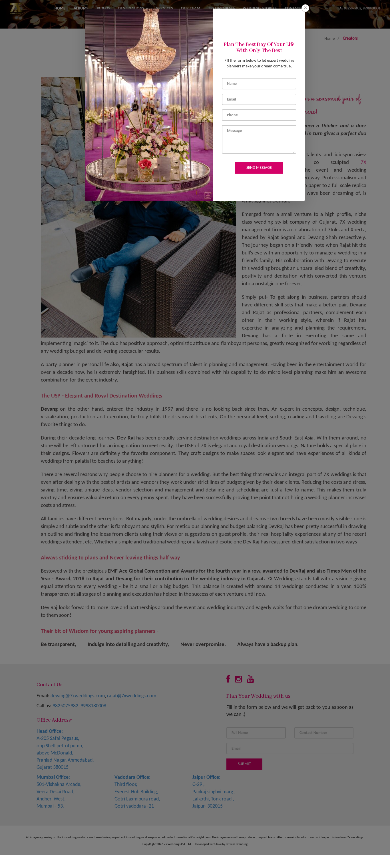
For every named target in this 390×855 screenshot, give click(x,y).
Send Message (259, 168)
